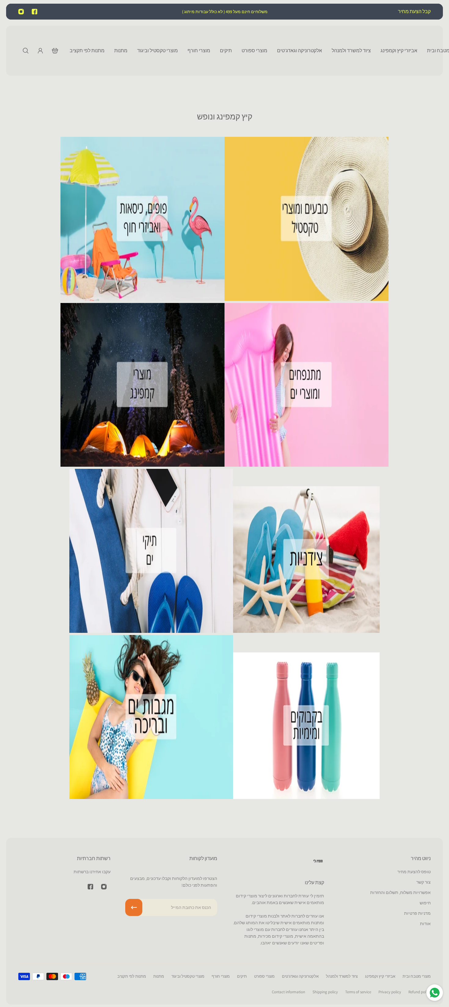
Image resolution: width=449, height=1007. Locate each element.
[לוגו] (318, 862)
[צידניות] (306, 631)
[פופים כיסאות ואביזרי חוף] (142, 299)
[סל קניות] (55, 50)
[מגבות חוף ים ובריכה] (151, 797)
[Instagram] (21, 11)
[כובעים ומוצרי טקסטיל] (306, 299)
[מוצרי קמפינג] (142, 465)
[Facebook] (34, 11)
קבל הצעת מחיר (414, 11)
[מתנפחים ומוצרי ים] (306, 465)
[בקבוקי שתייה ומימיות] (306, 797)
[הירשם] (133, 907)
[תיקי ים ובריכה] (151, 631)
